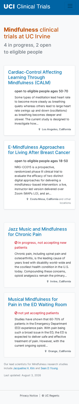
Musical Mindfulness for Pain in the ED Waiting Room (37, 302)
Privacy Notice (29, 395)
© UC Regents (50, 395)
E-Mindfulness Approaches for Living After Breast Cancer (39, 149)
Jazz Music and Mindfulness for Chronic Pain (37, 231)
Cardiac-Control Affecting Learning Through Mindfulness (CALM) (35, 77)
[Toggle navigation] (70, 6)
